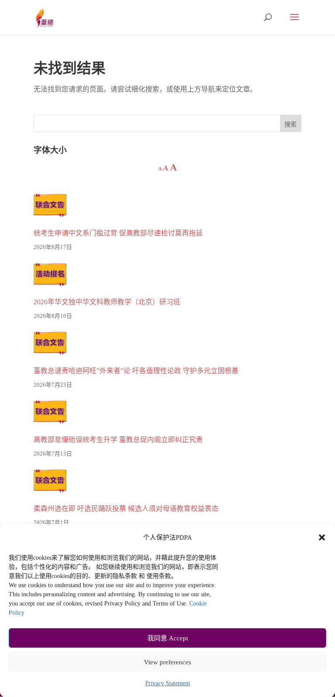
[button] (322, 537)
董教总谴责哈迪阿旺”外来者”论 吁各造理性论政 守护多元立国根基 (136, 370)
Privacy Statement (167, 683)
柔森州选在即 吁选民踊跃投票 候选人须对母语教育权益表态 (126, 508)
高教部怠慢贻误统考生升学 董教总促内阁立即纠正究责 (118, 439)
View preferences (167, 662)
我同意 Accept (167, 638)
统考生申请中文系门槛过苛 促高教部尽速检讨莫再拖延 (118, 233)
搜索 (290, 124)
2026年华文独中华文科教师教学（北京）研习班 (107, 302)
